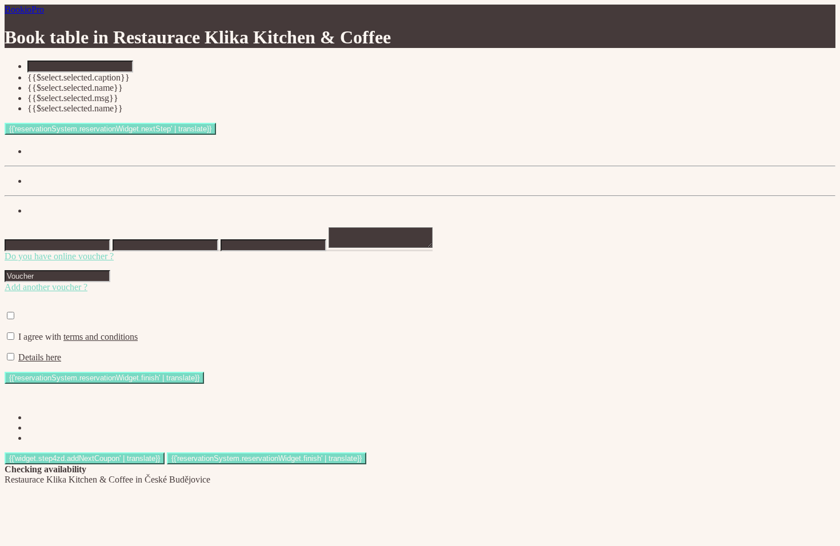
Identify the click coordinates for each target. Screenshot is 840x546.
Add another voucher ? (46, 287)
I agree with (78, 337)
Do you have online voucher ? (59, 256)
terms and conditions (100, 337)
